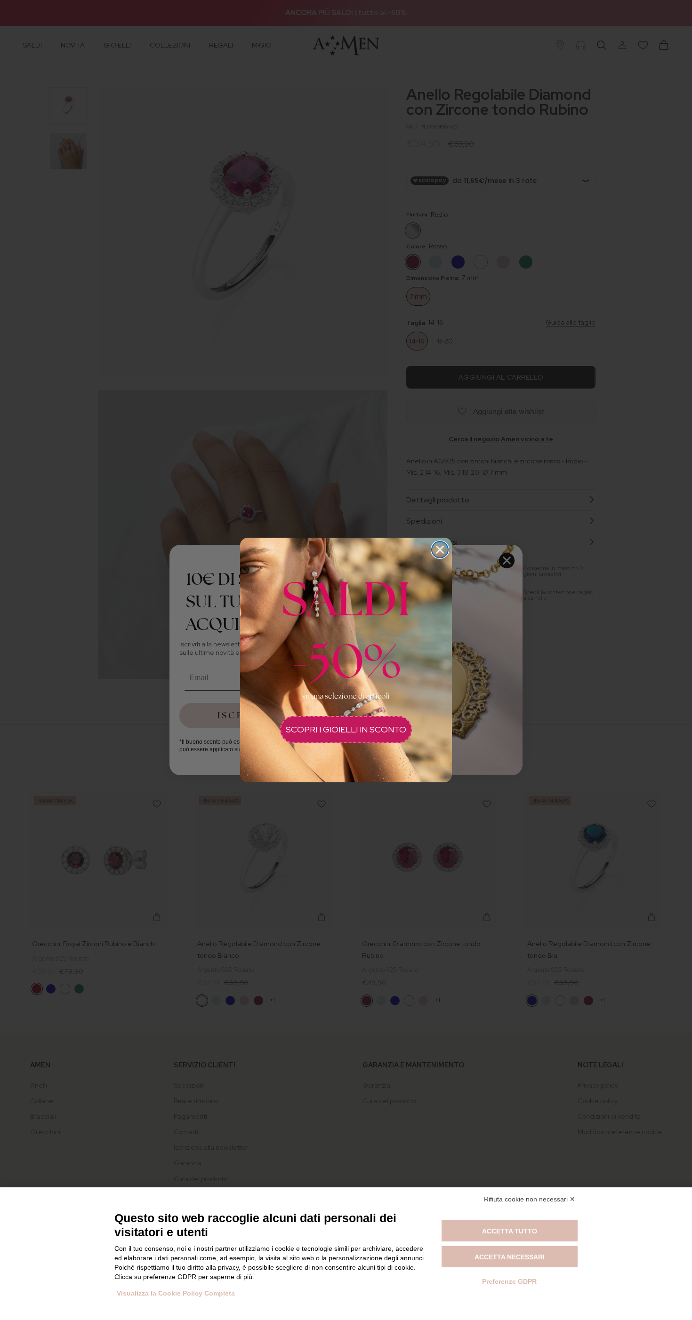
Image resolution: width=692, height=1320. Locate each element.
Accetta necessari (510, 1257)
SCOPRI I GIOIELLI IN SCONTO (346, 729)
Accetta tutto (509, 1231)
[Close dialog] (440, 549)
